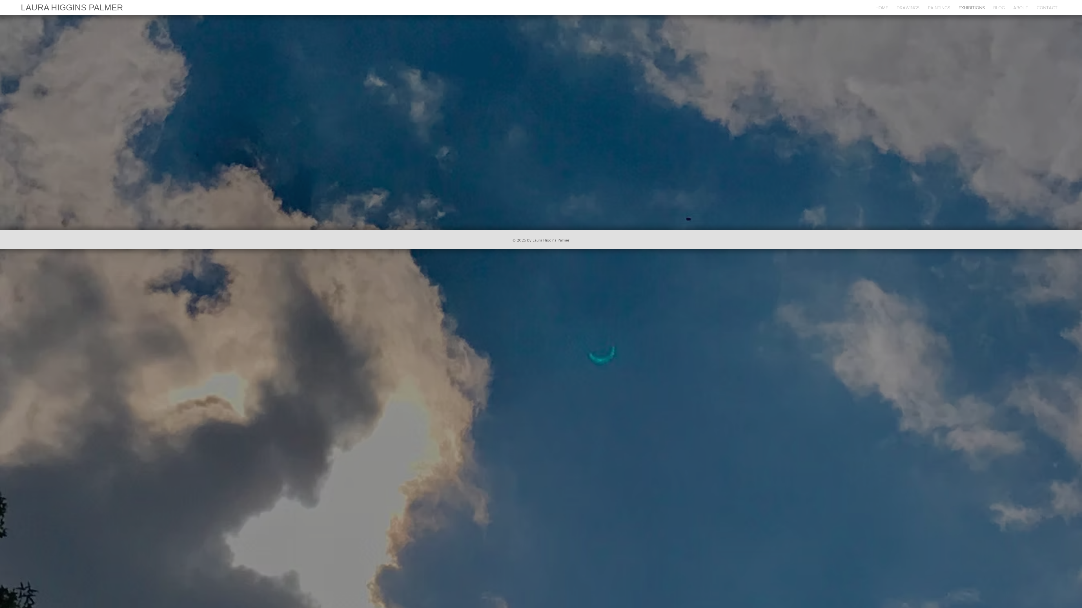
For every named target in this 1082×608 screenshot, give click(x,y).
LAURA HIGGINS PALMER (72, 7)
